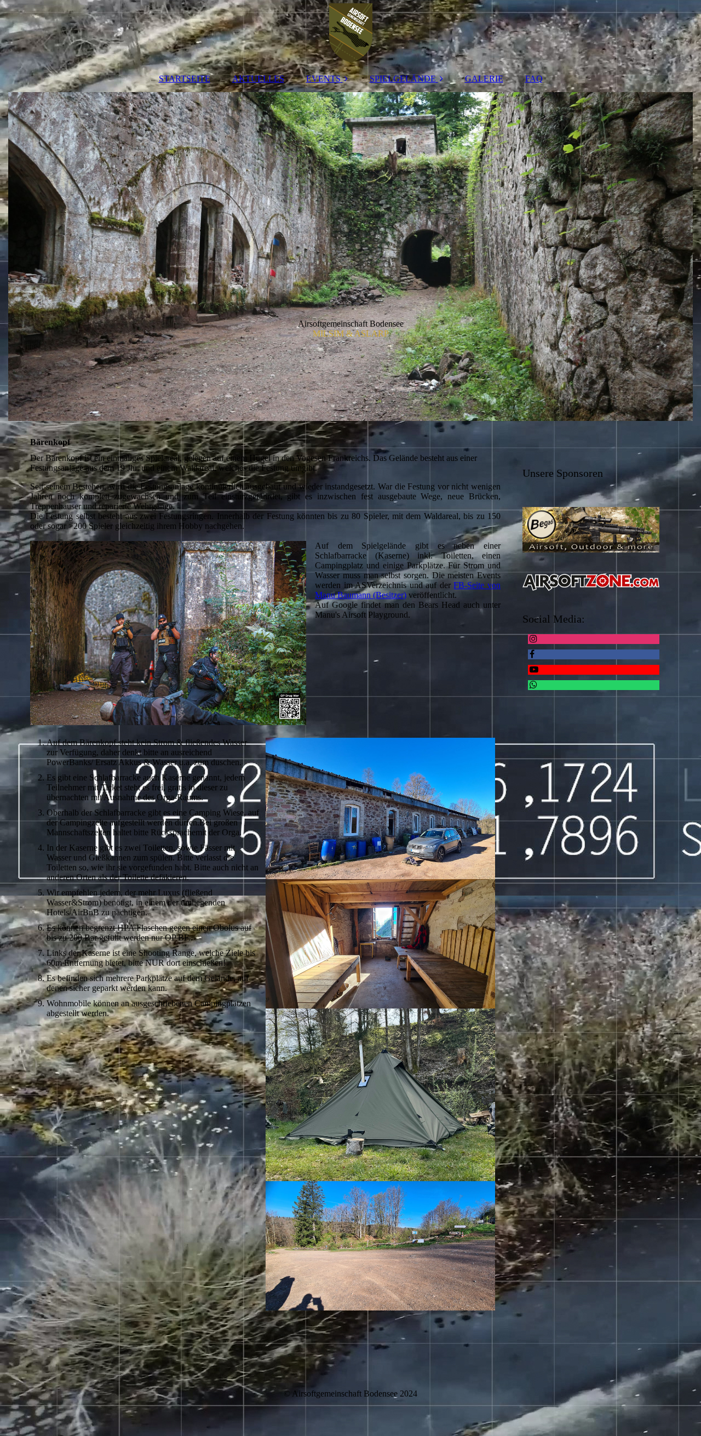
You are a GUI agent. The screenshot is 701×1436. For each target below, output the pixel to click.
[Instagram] (532, 638)
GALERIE (484, 78)
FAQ (534, 78)
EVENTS (323, 78)
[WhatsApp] (532, 684)
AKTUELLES (258, 78)
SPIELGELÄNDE (403, 78)
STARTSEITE (184, 78)
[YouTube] (533, 669)
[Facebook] (531, 654)
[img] (350, 33)
